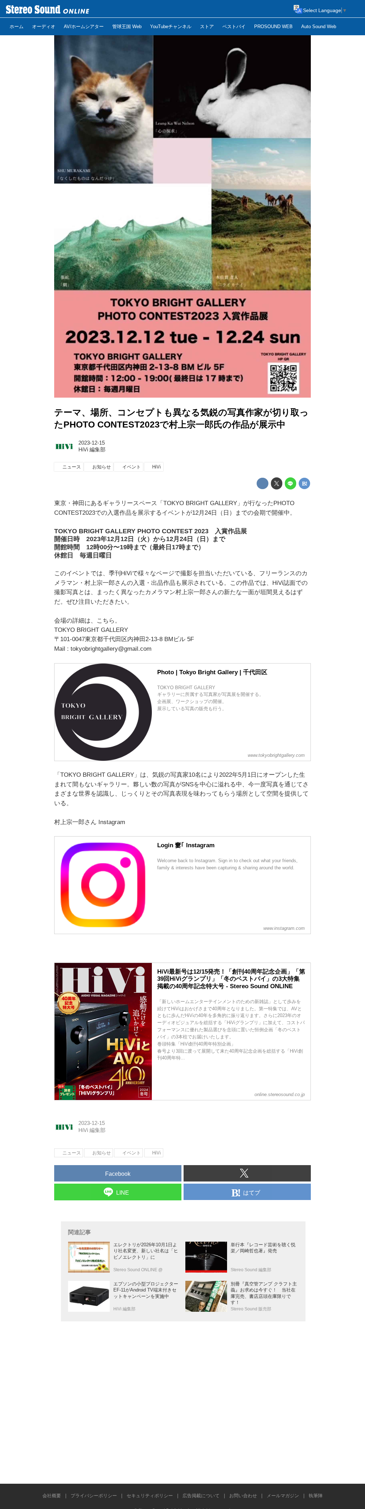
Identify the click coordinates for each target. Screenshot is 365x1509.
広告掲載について (201, 1495)
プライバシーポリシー (94, 1495)
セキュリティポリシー (150, 1495)
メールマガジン (283, 1495)
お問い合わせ (243, 1495)
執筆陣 (316, 1495)
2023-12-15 (91, 443)
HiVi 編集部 (92, 449)
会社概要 (51, 1495)
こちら (106, 620)
